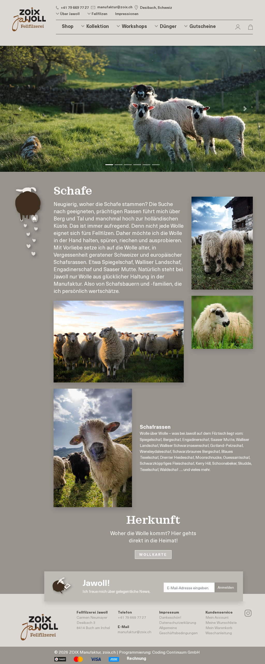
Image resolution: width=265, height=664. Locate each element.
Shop (67, 26)
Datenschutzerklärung (177, 622)
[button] (237, 26)
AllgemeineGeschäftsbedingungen (178, 630)
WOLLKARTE (153, 554)
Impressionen (126, 14)
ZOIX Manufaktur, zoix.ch (92, 652)
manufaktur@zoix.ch (134, 632)
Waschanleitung (218, 633)
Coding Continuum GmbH (176, 652)
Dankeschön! (170, 617)
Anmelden (226, 587)
